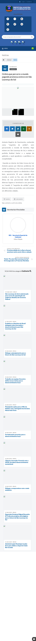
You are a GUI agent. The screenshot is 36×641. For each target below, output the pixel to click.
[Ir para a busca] (22, 29)
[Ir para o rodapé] (27, 29)
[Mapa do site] (21, 24)
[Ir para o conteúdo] (14, 29)
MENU (6, 48)
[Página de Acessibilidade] (7, 29)
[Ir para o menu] (18, 29)
